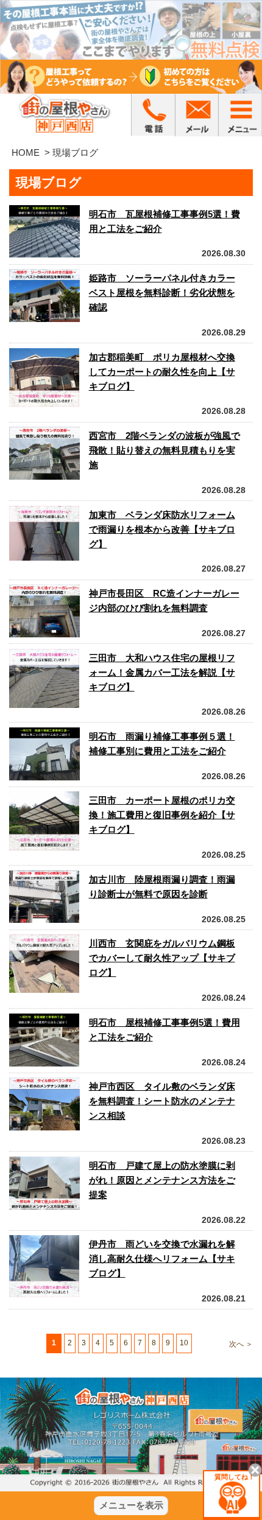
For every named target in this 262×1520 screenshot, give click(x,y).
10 (184, 1343)
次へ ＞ (241, 1344)
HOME (26, 152)
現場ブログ (75, 152)
